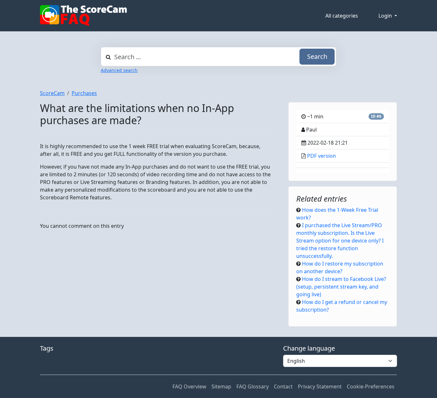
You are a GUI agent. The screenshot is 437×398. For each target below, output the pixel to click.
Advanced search (119, 70)
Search (317, 56)
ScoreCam (52, 93)
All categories (341, 15)
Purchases (84, 93)
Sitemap (221, 386)
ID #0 (376, 116)
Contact (283, 386)
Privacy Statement (320, 386)
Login (385, 15)
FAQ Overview (189, 386)
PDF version (321, 155)
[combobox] (218, 56)
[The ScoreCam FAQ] (83, 15)
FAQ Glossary (252, 386)
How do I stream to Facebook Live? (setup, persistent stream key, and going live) (341, 286)
